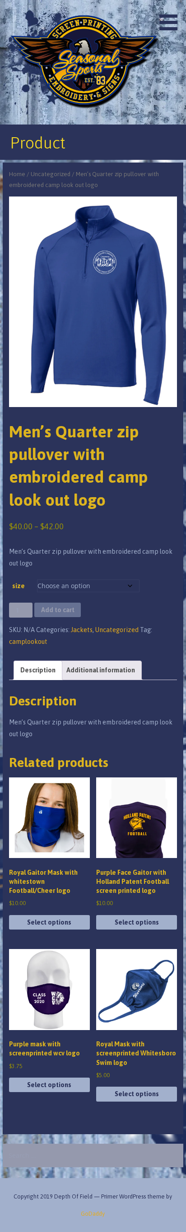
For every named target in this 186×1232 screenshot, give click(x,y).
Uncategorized (50, 174)
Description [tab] (38, 670)
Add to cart (57, 610)
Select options (49, 922)
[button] (171, 17)
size (18, 586)
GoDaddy (93, 1213)
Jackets (82, 629)
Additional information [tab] (100, 670)
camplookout (28, 641)
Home (17, 174)
